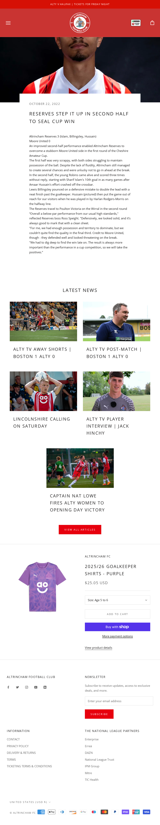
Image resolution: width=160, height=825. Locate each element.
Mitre (88, 773)
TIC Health (92, 780)
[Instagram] (26, 686)
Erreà (88, 746)
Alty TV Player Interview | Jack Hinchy (107, 426)
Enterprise (92, 739)
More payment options (117, 636)
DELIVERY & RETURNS (21, 753)
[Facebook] (8, 686)
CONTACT (13, 739)
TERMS (11, 759)
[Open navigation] (8, 22)
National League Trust (99, 759)
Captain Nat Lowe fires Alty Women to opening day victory (77, 503)
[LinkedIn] (45, 686)
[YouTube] (35, 686)
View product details (98, 648)
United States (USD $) (28, 802)
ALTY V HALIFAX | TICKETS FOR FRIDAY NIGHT (80, 4)
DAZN (89, 753)
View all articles (79, 529)
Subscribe (99, 714)
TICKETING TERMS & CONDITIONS (29, 766)
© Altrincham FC (23, 812)
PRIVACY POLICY (17, 746)
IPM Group (92, 766)
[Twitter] (17, 686)
